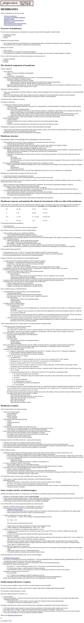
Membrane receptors (9, 22)
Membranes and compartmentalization (14, 20)
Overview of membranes (10, 16)
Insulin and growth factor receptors (13, 25)
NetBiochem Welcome (13, 615)
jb (1, 618)
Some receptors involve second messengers (15, 23)
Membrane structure (9, 19)
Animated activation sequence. (15, 509)
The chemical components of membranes (14, 17)
